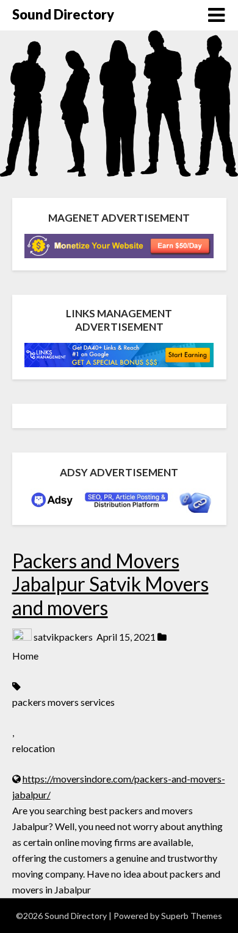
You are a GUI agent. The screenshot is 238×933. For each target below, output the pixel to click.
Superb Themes (191, 915)
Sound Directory (63, 14)
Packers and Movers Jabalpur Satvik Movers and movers (110, 584)
